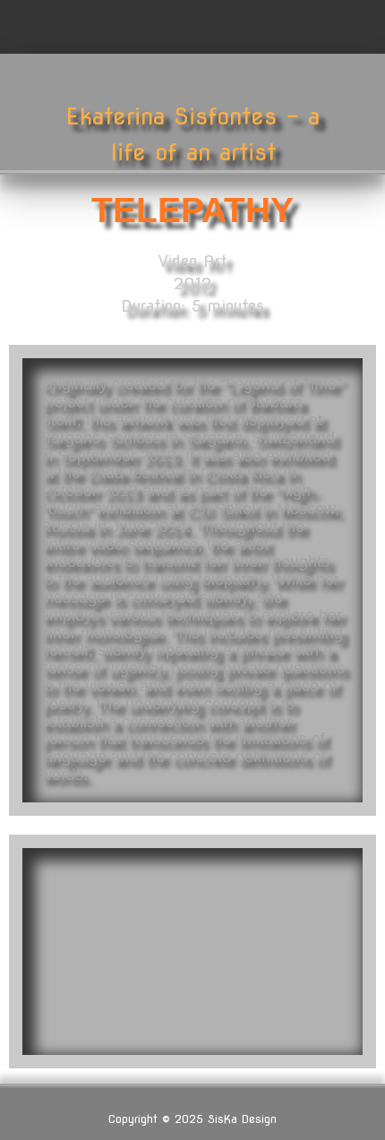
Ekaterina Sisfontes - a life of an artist (192, 134)
